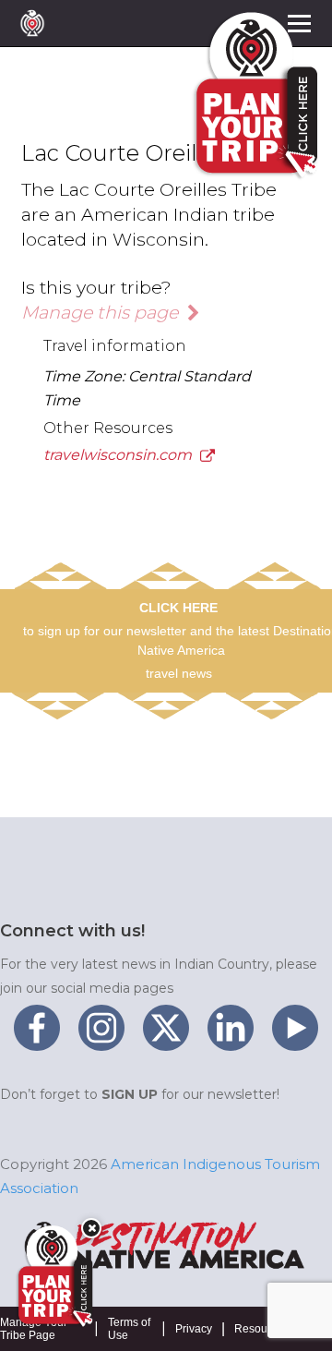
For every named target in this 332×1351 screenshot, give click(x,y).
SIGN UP (129, 1094)
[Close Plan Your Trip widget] (91, 1228)
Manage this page (102, 312)
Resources (261, 1328)
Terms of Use (129, 1329)
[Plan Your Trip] (53, 1276)
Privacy (193, 1328)
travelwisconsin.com (119, 455)
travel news (179, 673)
